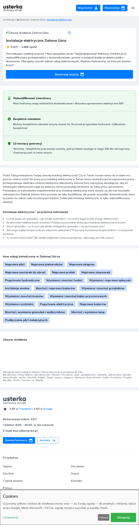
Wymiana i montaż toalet (64, 280)
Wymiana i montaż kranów (24, 296)
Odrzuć (103, 517)
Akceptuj (123, 517)
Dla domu (77, 466)
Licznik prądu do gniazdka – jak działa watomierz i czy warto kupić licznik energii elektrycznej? (62, 218)
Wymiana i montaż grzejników (103, 288)
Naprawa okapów (81, 264)
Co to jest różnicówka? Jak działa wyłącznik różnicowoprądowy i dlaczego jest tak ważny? (60, 237)
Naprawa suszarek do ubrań (25, 272)
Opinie (7, 466)
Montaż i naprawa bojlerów (55, 288)
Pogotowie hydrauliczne (22, 280)
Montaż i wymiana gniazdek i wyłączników (35, 312)
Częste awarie (13, 481)
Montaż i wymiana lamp (88, 312)
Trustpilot (25, 408)
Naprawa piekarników (47, 264)
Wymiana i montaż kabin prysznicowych (78, 296)
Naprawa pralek (63, 272)
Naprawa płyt (15, 264)
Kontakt (76, 481)
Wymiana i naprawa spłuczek (110, 280)
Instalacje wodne (17, 288)
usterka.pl (8, 19)
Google (47, 408)
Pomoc (7, 488)
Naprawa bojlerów (93, 304)
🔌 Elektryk (22, 19)
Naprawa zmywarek (95, 272)
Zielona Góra (38, 19)
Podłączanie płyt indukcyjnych (26, 320)
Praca (75, 473)
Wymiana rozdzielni (19, 304)
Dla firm (8, 473)
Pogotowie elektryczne (56, 304)
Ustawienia (10, 517)
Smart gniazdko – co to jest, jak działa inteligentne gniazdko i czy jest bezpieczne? (56, 226)
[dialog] (69, 507)
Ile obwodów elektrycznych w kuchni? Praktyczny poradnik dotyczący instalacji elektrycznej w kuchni (66, 222)
